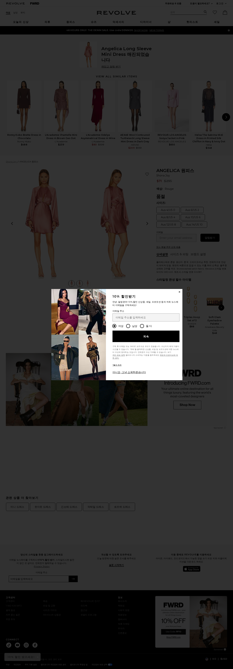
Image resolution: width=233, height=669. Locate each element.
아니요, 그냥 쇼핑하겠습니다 (129, 372)
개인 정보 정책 (118, 355)
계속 (146, 336)
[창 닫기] (179, 292)
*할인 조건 (117, 365)
